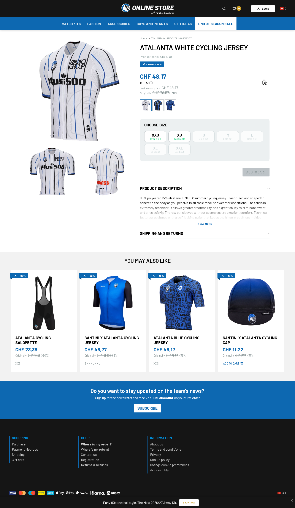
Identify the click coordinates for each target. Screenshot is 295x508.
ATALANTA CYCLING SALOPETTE (33, 340)
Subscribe (147, 408)
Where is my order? (96, 444)
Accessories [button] (119, 24)
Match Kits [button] (71, 24)
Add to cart (256, 172)
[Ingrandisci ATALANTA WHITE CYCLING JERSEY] (79, 90)
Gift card (18, 460)
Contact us (89, 454)
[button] (284, 8)
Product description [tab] (161, 188)
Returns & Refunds (94, 465)
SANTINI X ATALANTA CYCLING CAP (250, 340)
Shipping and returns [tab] (161, 233)
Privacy (155, 454)
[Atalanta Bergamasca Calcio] (147, 8)
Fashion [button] (94, 24)
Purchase (18, 444)
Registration (90, 460)
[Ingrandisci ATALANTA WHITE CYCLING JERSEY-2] (106, 171)
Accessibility (159, 470)
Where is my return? (95, 449)
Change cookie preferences (169, 465)
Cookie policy (160, 460)
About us (156, 444)
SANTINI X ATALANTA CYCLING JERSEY (111, 340)
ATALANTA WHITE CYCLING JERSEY (171, 38)
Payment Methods (25, 449)
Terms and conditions (165, 449)
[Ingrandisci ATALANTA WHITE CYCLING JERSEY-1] (52, 171)
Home (143, 38)
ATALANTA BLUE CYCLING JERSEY (176, 340)
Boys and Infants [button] (152, 24)
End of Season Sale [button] (215, 24)
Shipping (18, 454)
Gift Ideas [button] (183, 24)
